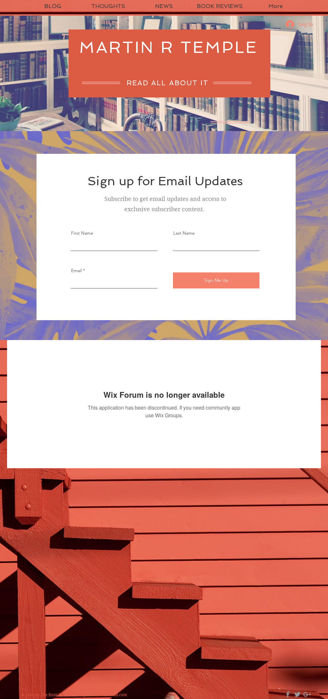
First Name (82, 233)
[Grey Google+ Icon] (307, 694)
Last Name (184, 233)
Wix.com (119, 694)
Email (76, 270)
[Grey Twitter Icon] (297, 694)
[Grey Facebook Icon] (288, 694)
